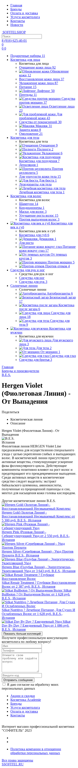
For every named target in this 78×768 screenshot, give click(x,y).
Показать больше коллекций (22, 633)
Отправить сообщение (18, 680)
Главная (16, 5)
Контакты (17, 21)
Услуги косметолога (25, 17)
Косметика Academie (25, 700)
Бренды (16, 9)
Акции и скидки (22, 696)
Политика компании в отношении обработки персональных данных (35, 751)
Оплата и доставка (24, 13)
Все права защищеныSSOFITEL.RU (17, 762)
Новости (16, 25)
